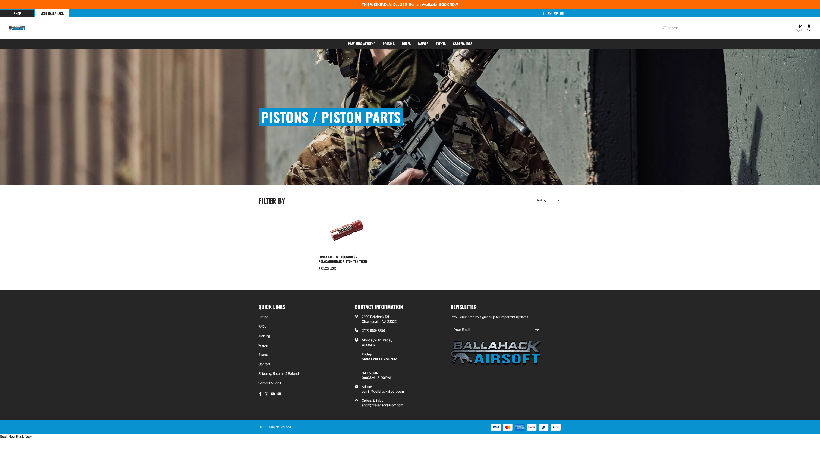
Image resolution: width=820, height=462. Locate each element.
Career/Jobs (462, 43)
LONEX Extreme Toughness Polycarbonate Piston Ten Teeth (342, 259)
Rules (406, 43)
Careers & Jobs (269, 383)
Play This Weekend (361, 43)
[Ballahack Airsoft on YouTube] (273, 394)
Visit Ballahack (52, 13)
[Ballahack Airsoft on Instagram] (267, 394)
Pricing (389, 43)
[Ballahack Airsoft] (17, 28)
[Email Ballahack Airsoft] (279, 394)
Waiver (423, 43)
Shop (17, 13)
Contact (264, 364)
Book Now (7, 436)
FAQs (262, 326)
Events (441, 43)
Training (264, 336)
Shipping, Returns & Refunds (279, 373)
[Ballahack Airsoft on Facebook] (260, 394)
